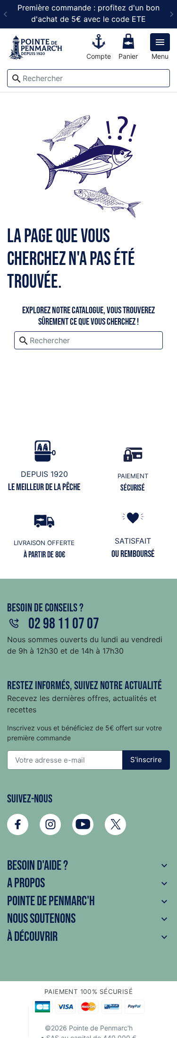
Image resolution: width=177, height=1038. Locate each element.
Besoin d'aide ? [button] (88, 866)
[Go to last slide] (5, 14)
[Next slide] (171, 14)
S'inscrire (146, 759)
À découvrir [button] (88, 937)
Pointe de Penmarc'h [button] (88, 901)
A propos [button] (88, 883)
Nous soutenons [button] (88, 919)
